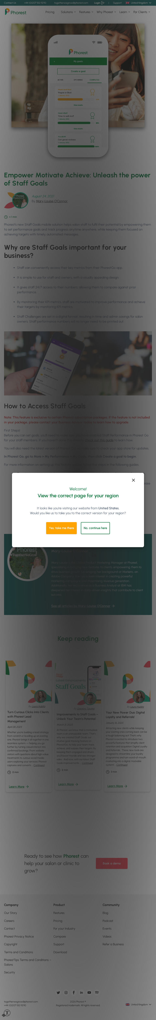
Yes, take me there (61, 528)
